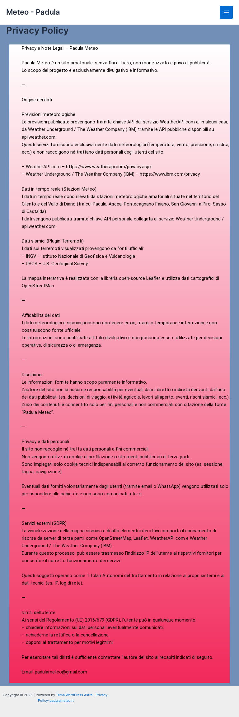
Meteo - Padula (33, 11)
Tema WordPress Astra (74, 695)
